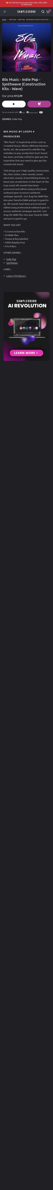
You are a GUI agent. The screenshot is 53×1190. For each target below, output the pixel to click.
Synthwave (12, 262)
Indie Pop (17, 118)
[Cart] (47, 11)
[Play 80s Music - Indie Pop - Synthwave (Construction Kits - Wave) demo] (14, 104)
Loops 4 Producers (16, 275)
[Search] (43, 11)
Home (4, 19)
